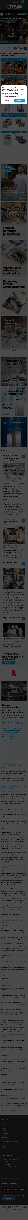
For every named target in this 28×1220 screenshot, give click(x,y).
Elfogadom (18, 100)
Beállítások (7, 100)
